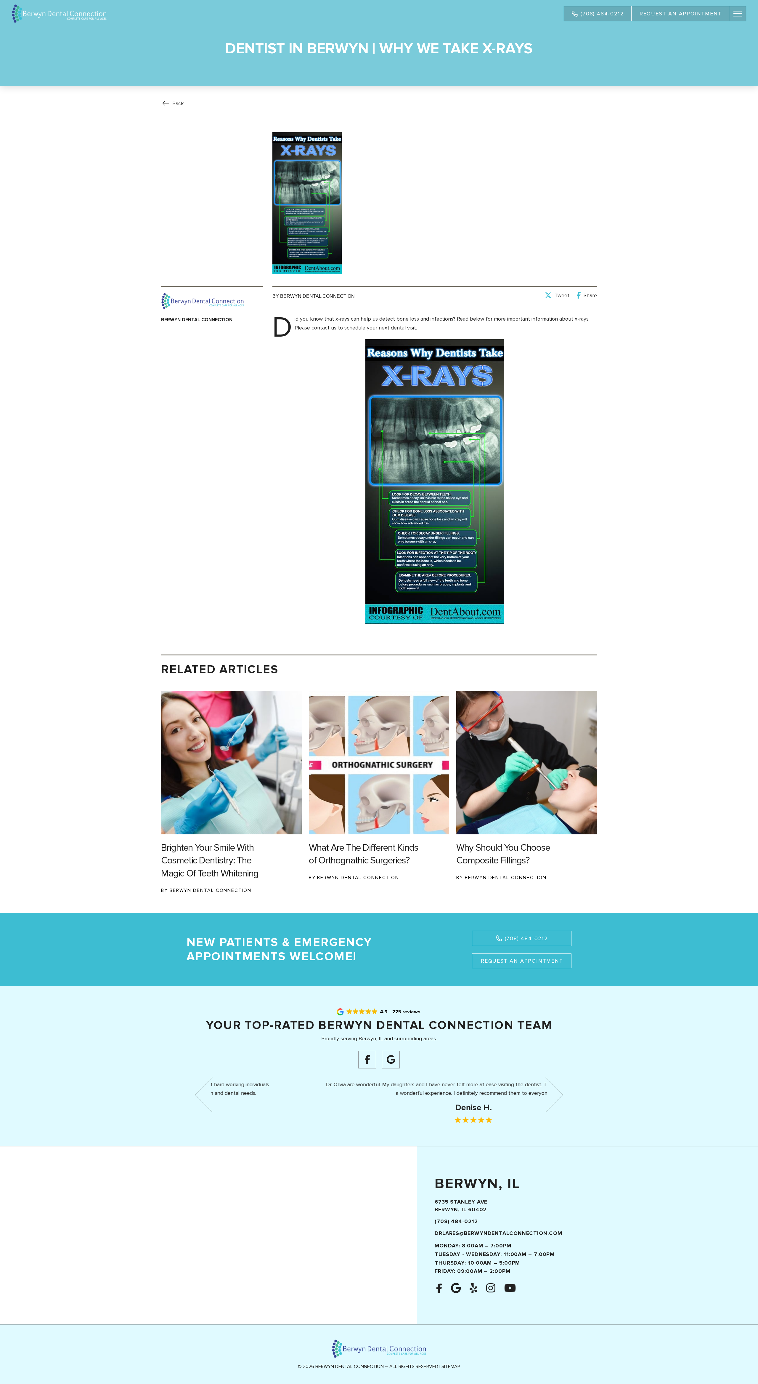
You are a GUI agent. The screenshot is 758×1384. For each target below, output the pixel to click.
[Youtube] (510, 1288)
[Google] (391, 1059)
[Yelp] (473, 1288)
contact (320, 327)
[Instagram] (491, 1288)
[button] (737, 13)
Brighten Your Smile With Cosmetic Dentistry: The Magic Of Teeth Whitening (209, 860)
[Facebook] (367, 1059)
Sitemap (450, 1366)
